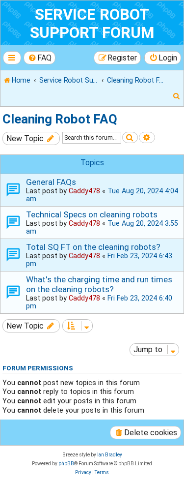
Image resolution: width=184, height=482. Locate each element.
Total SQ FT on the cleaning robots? (93, 247)
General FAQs (51, 182)
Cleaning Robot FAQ (59, 119)
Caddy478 (84, 191)
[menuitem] (40, 57)
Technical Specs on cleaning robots (92, 214)
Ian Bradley (109, 454)
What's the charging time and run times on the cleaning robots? (99, 284)
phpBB (66, 463)
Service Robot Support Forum (92, 23)
